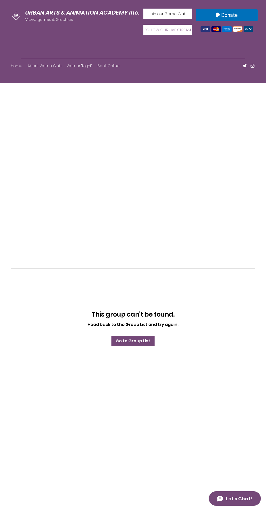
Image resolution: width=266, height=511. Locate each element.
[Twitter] (244, 65)
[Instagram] (252, 65)
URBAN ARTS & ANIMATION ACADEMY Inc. (82, 13)
